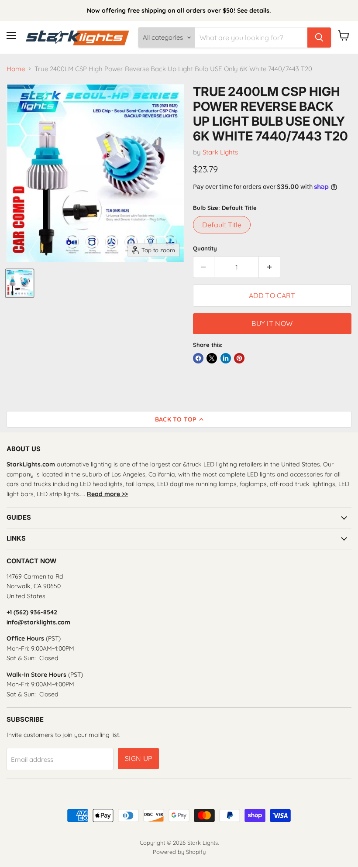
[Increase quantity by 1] (269, 267)
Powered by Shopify (179, 851)
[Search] (319, 37)
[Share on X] (212, 358)
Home (16, 68)
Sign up (138, 758)
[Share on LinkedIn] (225, 358)
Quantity (205, 248)
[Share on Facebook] (198, 358)
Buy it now (272, 323)
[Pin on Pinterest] (239, 358)
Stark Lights (220, 152)
